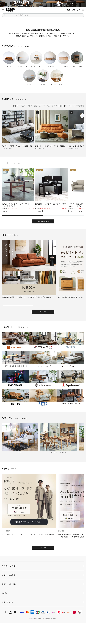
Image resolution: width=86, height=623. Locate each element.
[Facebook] (5, 612)
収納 (61, 106)
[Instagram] (10, 612)
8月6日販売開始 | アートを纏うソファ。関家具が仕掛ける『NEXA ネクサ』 (28, 297)
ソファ (15, 106)
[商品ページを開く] (18, 126)
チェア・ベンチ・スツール (30, 106)
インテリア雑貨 (78, 106)
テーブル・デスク (50, 106)
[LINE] (15, 612)
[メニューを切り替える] (3, 10)
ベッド (67, 106)
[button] (43, 15)
